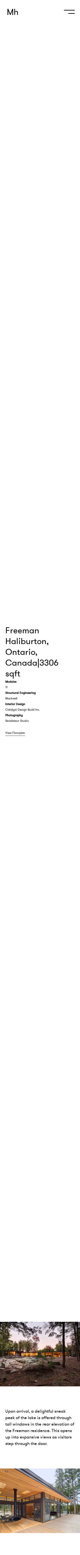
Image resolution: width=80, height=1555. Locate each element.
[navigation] (68, 13)
